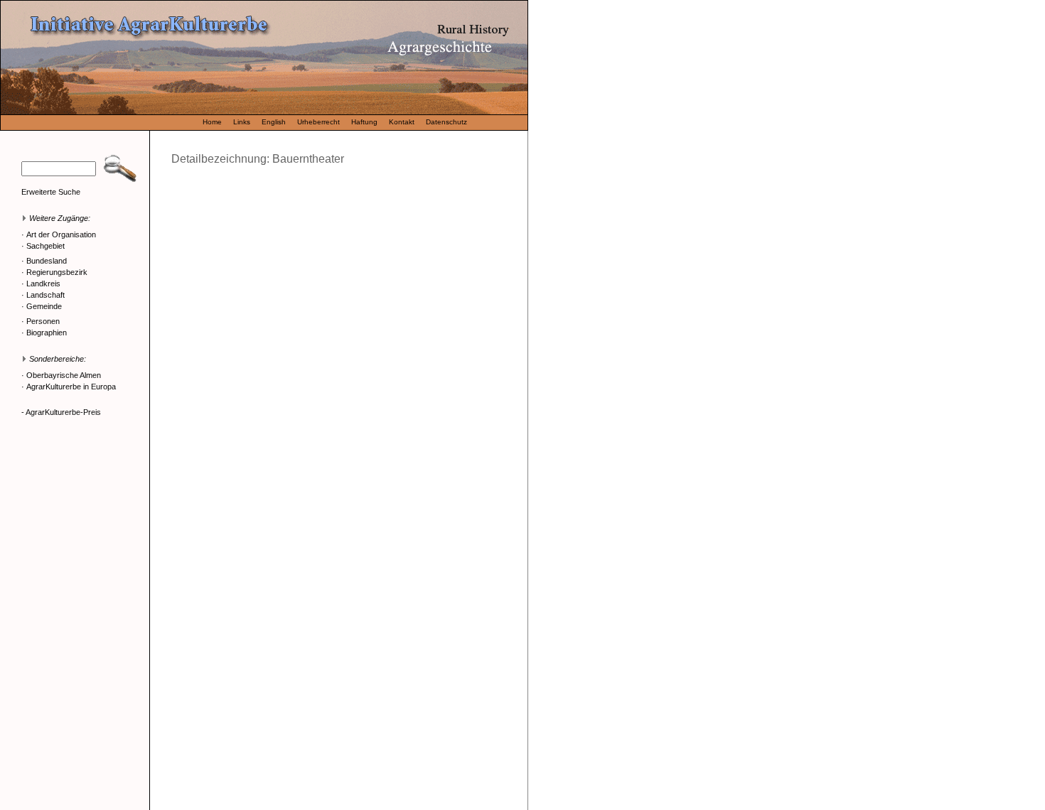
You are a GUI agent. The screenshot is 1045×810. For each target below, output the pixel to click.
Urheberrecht (318, 122)
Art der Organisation (61, 234)
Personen (43, 321)
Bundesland (46, 260)
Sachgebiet (45, 246)
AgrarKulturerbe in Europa (71, 386)
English (274, 122)
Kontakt (401, 122)
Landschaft (45, 295)
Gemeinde (44, 306)
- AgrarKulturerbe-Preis (61, 412)
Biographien (46, 332)
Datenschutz (446, 122)
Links (241, 122)
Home (212, 122)
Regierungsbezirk (56, 272)
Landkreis (43, 283)
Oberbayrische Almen (63, 375)
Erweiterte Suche (50, 192)
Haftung (364, 122)
